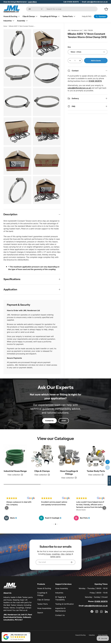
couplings (56, 554)
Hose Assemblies (44, 608)
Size (69, 47)
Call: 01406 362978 (71, 2)
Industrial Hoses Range (15, 471)
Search (40, 613)
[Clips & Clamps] (42, 456)
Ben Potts (49, 518)
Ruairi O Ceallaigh (17, 518)
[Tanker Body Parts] (95, 456)
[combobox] (62, 9)
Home (5, 26)
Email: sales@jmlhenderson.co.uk (95, 2)
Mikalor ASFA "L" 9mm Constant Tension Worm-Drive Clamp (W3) (22, 26)
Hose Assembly (61, 588)
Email (64, 420)
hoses (48, 554)
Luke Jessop (85, 518)
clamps (68, 554)
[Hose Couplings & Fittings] (69, 456)
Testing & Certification (64, 604)
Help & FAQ (86, 16)
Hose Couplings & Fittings (69, 472)
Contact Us (49, 420)
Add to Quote (96, 60)
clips (62, 554)
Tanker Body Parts (96, 471)
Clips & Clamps (42, 471)
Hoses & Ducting (44, 588)
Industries (59, 593)
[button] (6, 508)
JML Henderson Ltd (75, 30)
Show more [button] (46, 510)
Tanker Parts (42, 604)
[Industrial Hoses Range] (15, 456)
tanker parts (55, 557)
